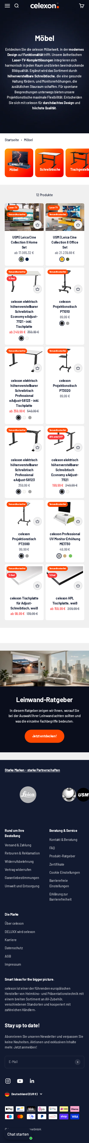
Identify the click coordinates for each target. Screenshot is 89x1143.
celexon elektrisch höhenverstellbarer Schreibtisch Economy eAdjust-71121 (65, 470)
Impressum (13, 964)
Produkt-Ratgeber (62, 856)
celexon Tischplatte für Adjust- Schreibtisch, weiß (24, 603)
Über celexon (14, 923)
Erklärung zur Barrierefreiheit (60, 896)
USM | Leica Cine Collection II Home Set (24, 242)
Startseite (12, 140)
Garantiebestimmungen (22, 878)
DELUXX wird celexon (20, 932)
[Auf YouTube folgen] (20, 1081)
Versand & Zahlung (18, 845)
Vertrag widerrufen (18, 870)
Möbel (28, 140)
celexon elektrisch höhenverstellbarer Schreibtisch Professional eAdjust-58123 (24, 470)
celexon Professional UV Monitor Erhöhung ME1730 (65, 539)
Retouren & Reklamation (22, 853)
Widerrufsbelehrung (19, 861)
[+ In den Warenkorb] (37, 224)
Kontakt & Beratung (63, 840)
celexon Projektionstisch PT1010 (65, 306)
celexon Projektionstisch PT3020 (65, 386)
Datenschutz (14, 948)
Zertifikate (57, 864)
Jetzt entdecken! (44, 736)
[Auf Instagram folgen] (8, 1081)
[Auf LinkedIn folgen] (32, 1081)
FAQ (52, 848)
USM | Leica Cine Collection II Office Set (65, 242)
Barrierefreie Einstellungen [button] (59, 883)
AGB (8, 956)
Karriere (10, 940)
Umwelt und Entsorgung (22, 886)
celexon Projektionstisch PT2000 (24, 539)
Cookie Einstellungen (64, 872)
